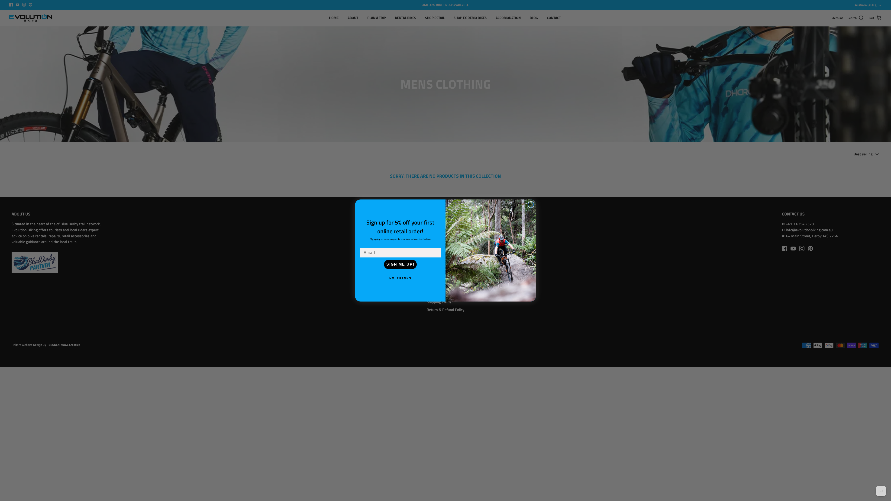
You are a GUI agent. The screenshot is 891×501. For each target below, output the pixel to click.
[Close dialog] (531, 204)
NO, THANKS (400, 278)
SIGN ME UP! (400, 264)
